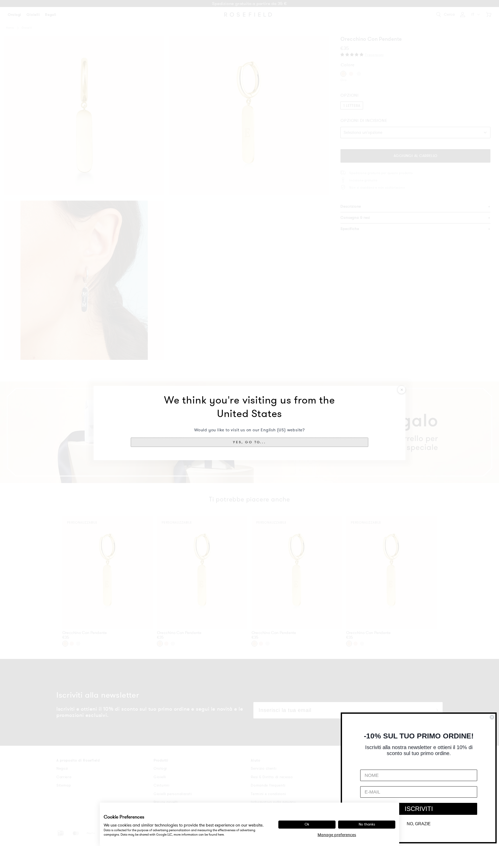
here (221, 834)
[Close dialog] (492, 717)
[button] (249, 442)
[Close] (401, 390)
